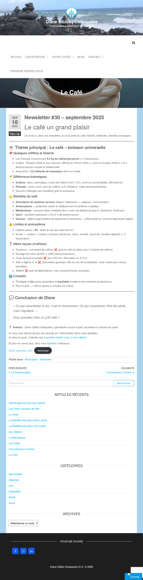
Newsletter (45, 359)
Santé (12, 497)
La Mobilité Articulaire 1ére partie (27, 426)
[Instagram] (23, 550)
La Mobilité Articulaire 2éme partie (28, 420)
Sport (12, 503)
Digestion (14, 480)
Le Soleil (13, 414)
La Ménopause (17, 437)
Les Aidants (15, 431)
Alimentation (31, 359)
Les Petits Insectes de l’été (24, 408)
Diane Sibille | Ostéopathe (71, 21)
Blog (81, 57)
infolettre (51, 343)
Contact (94, 57)
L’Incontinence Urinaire (21, 449)
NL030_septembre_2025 (21, 350)
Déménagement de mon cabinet (27, 403)
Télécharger (43, 350)
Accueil (16, 57)
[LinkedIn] (31, 550)
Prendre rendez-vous (26, 71)
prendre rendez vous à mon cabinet (66, 337)
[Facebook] (15, 550)
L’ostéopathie (35, 57)
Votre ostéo (61, 57)
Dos (11, 485)
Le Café (13, 455)
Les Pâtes (14, 443)
